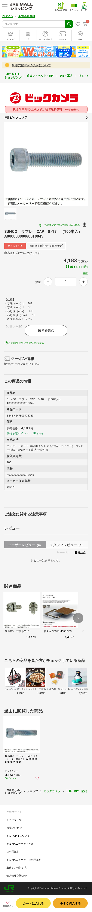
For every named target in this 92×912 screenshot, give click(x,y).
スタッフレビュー (67, 545)
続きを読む (46, 330)
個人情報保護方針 (16, 875)
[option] (46, 164)
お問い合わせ (14, 827)
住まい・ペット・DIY (40, 75)
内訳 (85, 273)
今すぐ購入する (70, 903)
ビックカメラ (18, 117)
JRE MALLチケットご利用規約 (23, 859)
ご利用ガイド (14, 812)
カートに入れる (33, 903)
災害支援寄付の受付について (31, 65)
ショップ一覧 (14, 819)
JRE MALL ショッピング (13, 76)
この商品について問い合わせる (62, 225)
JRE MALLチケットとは (20, 843)
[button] (78, 618)
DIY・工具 (66, 75)
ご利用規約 (12, 851)
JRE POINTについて (18, 835)
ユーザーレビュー (25, 545)
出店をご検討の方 (16, 867)
